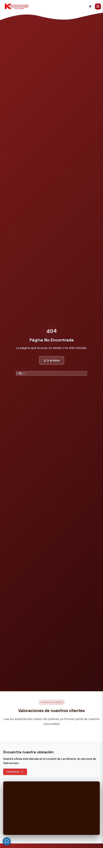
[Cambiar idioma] (90, 6)
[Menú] (98, 6)
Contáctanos (12, 771)
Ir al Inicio (53, 360)
